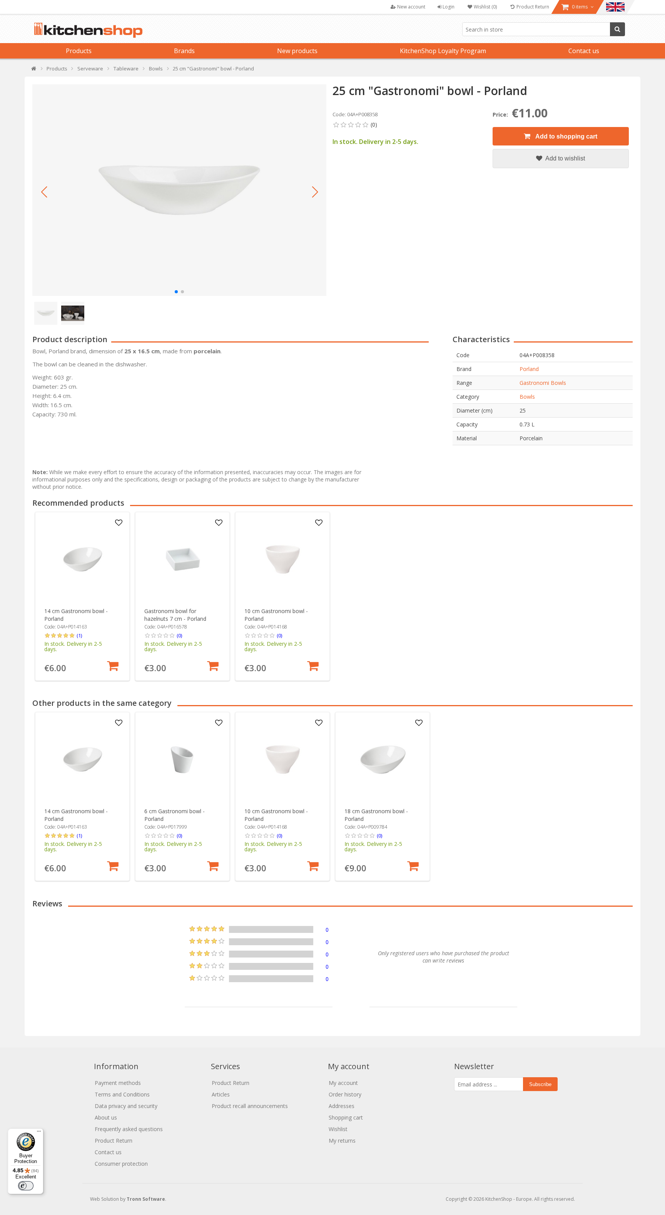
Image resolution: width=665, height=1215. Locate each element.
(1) (79, 635)
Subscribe (540, 1084)
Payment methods (118, 1082)
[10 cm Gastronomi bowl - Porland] (283, 559)
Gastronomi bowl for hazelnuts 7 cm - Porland (175, 614)
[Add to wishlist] (119, 523)
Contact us (583, 51)
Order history (345, 1094)
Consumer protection (121, 1163)
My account (343, 1082)
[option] (82, 596)
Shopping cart (346, 1117)
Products (79, 51)
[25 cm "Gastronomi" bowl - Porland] (179, 190)
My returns (342, 1140)
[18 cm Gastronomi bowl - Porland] (383, 759)
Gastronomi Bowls (543, 382)
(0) (179, 635)
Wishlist (338, 1129)
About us (106, 1117)
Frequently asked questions (129, 1129)
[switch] (25, 1185)
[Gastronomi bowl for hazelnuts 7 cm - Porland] (182, 559)
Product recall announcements (250, 1106)
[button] (44, 192)
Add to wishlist (564, 158)
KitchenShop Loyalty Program (443, 51)
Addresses (341, 1106)
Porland (529, 369)
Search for (617, 29)
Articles (221, 1094)
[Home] (34, 70)
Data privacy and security (126, 1106)
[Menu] (38, 1133)
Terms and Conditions (122, 1094)
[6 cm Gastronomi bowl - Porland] (182, 759)
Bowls (527, 396)
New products (297, 51)
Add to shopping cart (565, 136)
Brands (184, 51)
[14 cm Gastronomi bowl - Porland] (82, 559)
